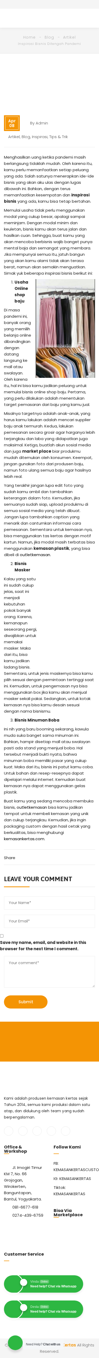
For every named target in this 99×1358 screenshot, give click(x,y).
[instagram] (37, 1131)
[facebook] (8, 1131)
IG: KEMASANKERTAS (72, 1178)
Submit (25, 1002)
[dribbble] (65, 1131)
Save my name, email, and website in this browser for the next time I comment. (43, 946)
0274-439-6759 (27, 1215)
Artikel (69, 37)
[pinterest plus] (51, 1131)
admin (42, 123)
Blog (49, 37)
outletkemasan (35, 554)
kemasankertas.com (24, 839)
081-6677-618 (25, 1207)
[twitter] (22, 1131)
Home (29, 37)
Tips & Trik (58, 136)
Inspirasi (40, 136)
